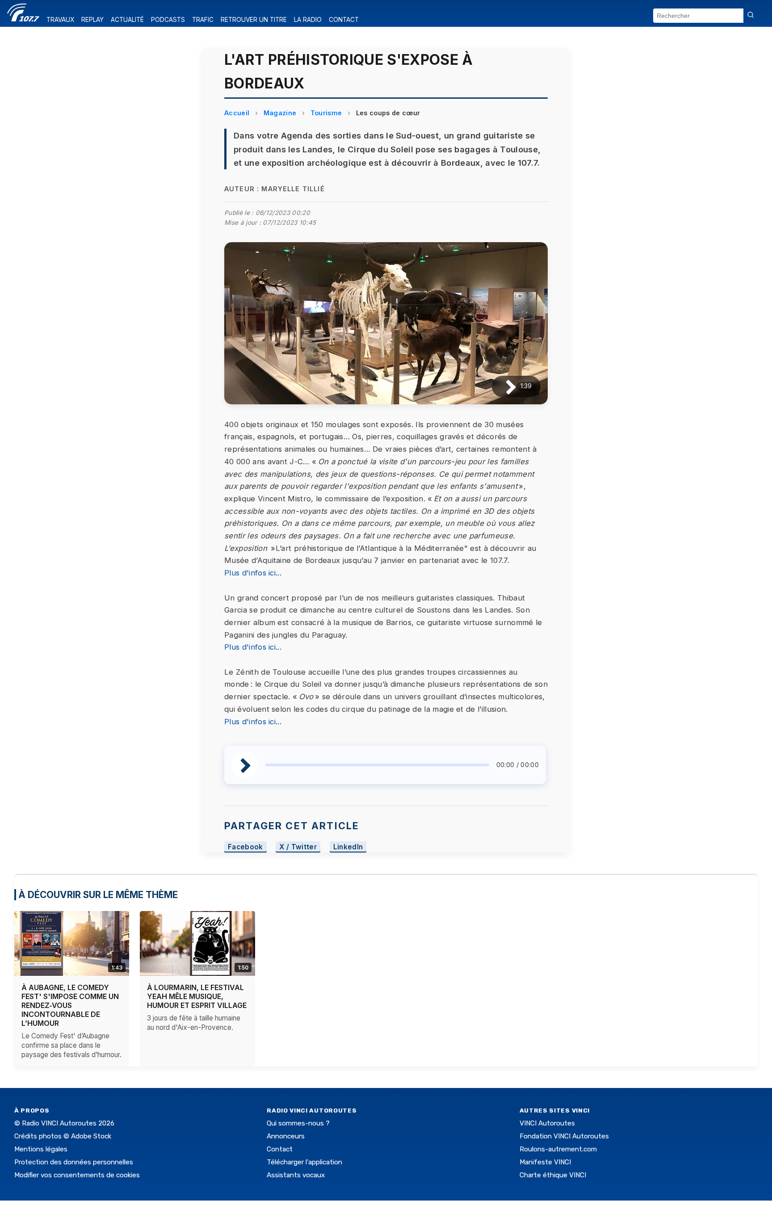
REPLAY (92, 19)
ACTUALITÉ (127, 19)
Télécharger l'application (304, 1162)
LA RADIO (308, 19)
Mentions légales (40, 1149)
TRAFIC (203, 19)
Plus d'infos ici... (252, 572)
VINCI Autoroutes (547, 1123)
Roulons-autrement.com (558, 1149)
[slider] (377, 765)
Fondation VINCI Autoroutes (564, 1136)
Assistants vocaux (296, 1175)
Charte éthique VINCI (553, 1175)
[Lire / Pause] (504, 386)
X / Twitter (298, 847)
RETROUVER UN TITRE (254, 19)
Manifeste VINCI (545, 1162)
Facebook (245, 847)
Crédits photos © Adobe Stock (62, 1136)
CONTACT (344, 19)
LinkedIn (348, 847)
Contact (280, 1149)
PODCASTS (168, 19)
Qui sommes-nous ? (298, 1123)
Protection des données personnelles (73, 1162)
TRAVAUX (60, 19)
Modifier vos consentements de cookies (77, 1175)
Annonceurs (286, 1136)
